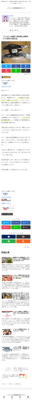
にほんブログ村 (6, 86)
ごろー (11, 15)
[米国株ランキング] (6, 200)
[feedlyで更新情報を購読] (15, 30)
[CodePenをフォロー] (13, 30)
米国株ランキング (6, 203)
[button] (28, 240)
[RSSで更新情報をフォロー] (17, 30)
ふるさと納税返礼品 (7, 214)
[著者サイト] (10, 30)
